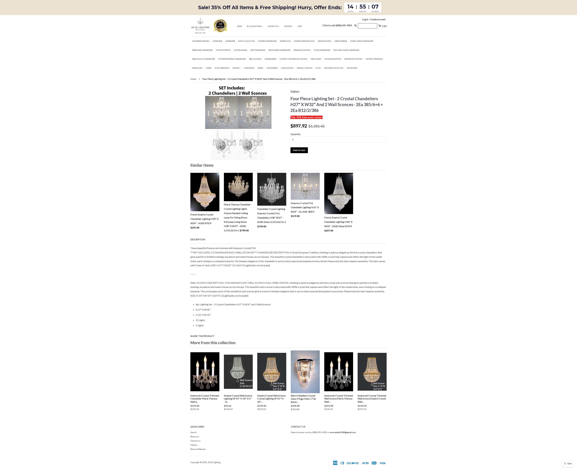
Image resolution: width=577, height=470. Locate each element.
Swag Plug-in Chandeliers (203, 59)
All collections (254, 26)
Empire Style (285, 41)
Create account (378, 19)
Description (197, 239)
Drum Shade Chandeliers (279, 50)
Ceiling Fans (352, 68)
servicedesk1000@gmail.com (343, 432)
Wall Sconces (255, 59)
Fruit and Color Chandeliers (346, 50)
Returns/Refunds (198, 449)
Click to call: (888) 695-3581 (337, 25)
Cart (300, 26)
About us (194, 436)
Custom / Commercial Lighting (293, 59)
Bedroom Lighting (302, 50)
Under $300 (230, 41)
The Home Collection (333, 68)
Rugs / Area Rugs (222, 68)
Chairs (209, 68)
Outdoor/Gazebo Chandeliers (232, 59)
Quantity (295, 134)
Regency (236, 68)
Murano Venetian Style (304, 41)
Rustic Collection (246, 41)
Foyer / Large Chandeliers (361, 41)
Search (193, 432)
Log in (365, 19)
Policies (288, 26)
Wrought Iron (324, 41)
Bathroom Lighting (353, 59)
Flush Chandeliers (322, 50)
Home (239, 26)
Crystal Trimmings (374, 59)
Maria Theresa (340, 41)
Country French (223, 50)
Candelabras (270, 59)
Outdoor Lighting (332, 59)
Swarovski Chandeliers (202, 50)
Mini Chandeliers (257, 50)
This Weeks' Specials (200, 41)
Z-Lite (318, 68)
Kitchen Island (240, 50)
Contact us (273, 26)
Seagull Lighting (304, 68)
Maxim (260, 68)
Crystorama (272, 68)
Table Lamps (316, 59)
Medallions (197, 68)
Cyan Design (249, 68)
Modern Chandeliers (267, 41)
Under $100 (217, 41)
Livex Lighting (287, 68)
